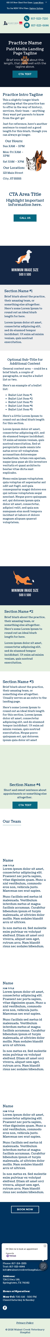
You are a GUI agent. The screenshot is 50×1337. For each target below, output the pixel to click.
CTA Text (25, 74)
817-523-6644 (17, 1266)
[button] (43, 1266)
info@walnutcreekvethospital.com (23, 1269)
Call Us (25, 217)
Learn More (38, 3)
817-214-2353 (19, 1263)
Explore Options (36, 8)
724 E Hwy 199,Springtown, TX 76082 (16, 1279)
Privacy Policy (25, 1323)
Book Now (25, 1209)
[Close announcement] (46, 2)
